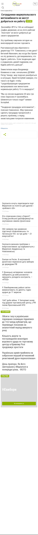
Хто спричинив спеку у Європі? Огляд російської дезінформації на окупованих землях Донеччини (17, 218)
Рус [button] (35, 4)
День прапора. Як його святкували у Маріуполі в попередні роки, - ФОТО (15, 367)
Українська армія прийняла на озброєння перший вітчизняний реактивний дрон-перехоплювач (18, 355)
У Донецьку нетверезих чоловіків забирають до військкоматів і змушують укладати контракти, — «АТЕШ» (17, 276)
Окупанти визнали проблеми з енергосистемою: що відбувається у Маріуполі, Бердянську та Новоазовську (18, 248)
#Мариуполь (4, 128)
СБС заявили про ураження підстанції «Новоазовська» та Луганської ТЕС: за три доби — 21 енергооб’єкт (17, 232)
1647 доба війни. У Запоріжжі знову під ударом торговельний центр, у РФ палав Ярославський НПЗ (19, 302)
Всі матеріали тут (19, 403)
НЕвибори (9, 389)
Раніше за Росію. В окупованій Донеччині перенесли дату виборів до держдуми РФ (18, 261)
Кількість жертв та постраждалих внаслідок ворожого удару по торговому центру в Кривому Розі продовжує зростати (17, 341)
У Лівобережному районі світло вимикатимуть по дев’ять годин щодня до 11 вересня (16, 290)
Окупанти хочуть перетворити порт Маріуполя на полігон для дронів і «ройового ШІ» (18, 205)
